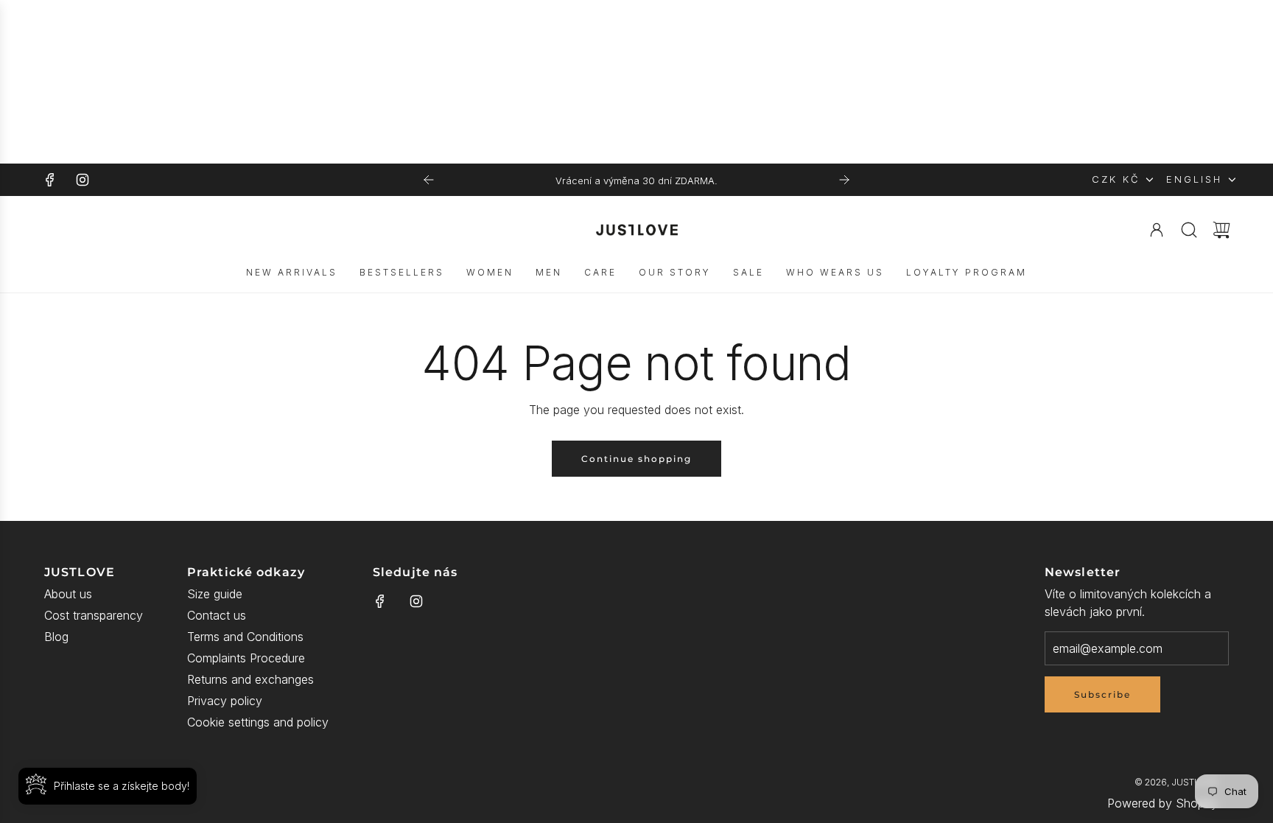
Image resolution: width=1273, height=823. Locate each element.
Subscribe (1102, 694)
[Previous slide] (429, 180)
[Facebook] (50, 179)
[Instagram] (82, 179)
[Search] (1189, 230)
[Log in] (1156, 230)
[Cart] (1221, 230)
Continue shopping (636, 458)
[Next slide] (844, 180)
